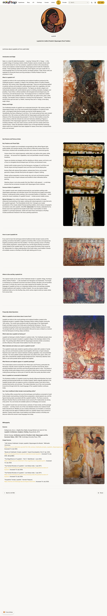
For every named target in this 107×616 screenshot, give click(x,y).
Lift (33, 2)
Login (101, 2)
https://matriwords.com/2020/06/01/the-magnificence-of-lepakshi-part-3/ (25, 461)
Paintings (39, 2)
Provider (64, 2)
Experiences (21, 2)
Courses (47, 2)
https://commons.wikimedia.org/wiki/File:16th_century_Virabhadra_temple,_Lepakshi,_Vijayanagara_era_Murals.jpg (36, 447)
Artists (53, 2)
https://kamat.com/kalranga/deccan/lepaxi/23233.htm (19, 482)
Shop (28, 2)
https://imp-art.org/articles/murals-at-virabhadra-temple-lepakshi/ (22, 454)
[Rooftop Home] (10, 2)
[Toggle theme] (91, 2)
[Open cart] (95, 2)
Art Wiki (58, 2)
